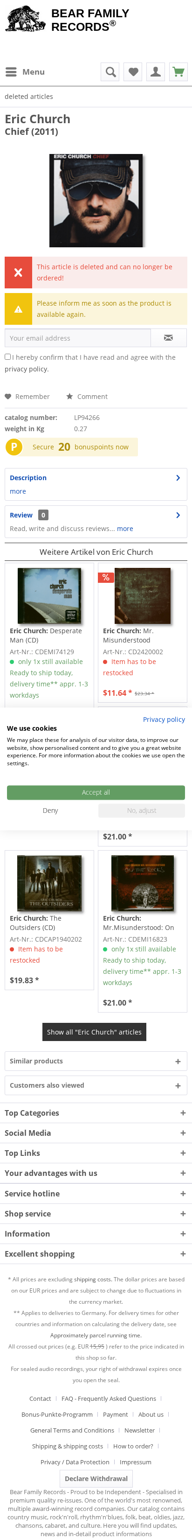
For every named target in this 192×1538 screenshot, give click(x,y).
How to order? (133, 1446)
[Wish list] (132, 72)
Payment (115, 1414)
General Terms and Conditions (72, 1430)
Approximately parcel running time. (96, 1335)
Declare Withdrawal (96, 1478)
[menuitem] (24, 72)
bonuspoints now (102, 446)
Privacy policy (164, 719)
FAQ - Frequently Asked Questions (109, 1398)
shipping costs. (93, 1279)
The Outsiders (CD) (36, 923)
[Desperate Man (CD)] (49, 596)
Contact (40, 1398)
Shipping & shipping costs (67, 1446)
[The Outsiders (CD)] (49, 883)
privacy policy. (27, 368)
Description (28, 477)
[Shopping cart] (178, 72)
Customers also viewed (47, 1085)
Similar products (36, 1060)
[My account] (155, 72)
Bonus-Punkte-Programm (57, 1414)
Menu (33, 71)
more (18, 491)
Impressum (135, 1462)
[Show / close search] (110, 72)
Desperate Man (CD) (46, 635)
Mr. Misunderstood (128, 635)
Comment (91, 396)
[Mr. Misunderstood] (142, 596)
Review (21, 514)
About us (151, 1414)
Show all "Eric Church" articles (94, 1032)
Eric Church (37, 118)
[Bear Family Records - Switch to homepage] (26, 20)
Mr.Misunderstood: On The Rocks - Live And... (138, 923)
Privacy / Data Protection (75, 1462)
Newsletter (139, 1430)
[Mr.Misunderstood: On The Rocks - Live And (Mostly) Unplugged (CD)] (142, 883)
